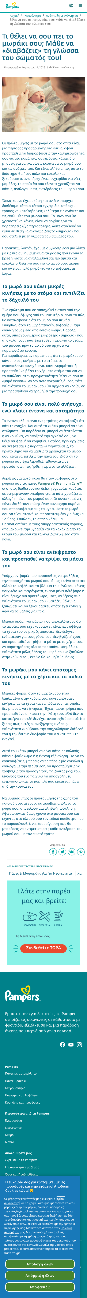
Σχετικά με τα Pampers (21, 1160)
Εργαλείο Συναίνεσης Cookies (46, 1245)
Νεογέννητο (32, 16)
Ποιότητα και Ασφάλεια (21, 1095)
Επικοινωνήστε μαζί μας (22, 1167)
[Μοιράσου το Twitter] (62, 852)
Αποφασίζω (40, 1287)
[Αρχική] (12, 5)
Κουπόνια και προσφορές (22, 1102)
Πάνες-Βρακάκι (15, 1081)
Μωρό (9, 1135)
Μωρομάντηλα (15, 1088)
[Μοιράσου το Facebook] (53, 852)
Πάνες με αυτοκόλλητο (21, 1073)
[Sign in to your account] (71, 5)
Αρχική (14, 16)
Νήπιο (9, 1142)
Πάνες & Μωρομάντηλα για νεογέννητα (40, 873)
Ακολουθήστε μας (18, 1153)
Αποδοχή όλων (40, 1264)
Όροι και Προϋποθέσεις (21, 1174)
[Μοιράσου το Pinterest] (81, 852)
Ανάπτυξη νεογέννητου (62, 16)
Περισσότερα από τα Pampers (27, 1113)
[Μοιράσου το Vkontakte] (71, 852)
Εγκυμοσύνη (13, 1120)
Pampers (11, 1066)
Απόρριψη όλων (40, 1275)
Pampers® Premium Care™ (60, 483)
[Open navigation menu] (80, 5)
